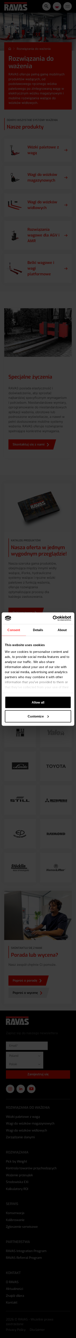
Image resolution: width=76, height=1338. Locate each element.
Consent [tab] (13, 630)
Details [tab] (38, 630)
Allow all (38, 702)
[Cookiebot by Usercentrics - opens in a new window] (53, 618)
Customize (36, 716)
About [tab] (62, 630)
